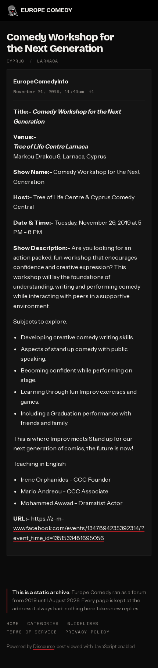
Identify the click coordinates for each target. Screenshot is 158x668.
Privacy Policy (87, 632)
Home (13, 623)
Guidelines (83, 623)
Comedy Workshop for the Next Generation (60, 43)
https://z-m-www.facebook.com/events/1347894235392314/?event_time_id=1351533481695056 (78, 528)
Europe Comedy (46, 10)
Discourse (43, 646)
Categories (43, 623)
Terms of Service (32, 632)
